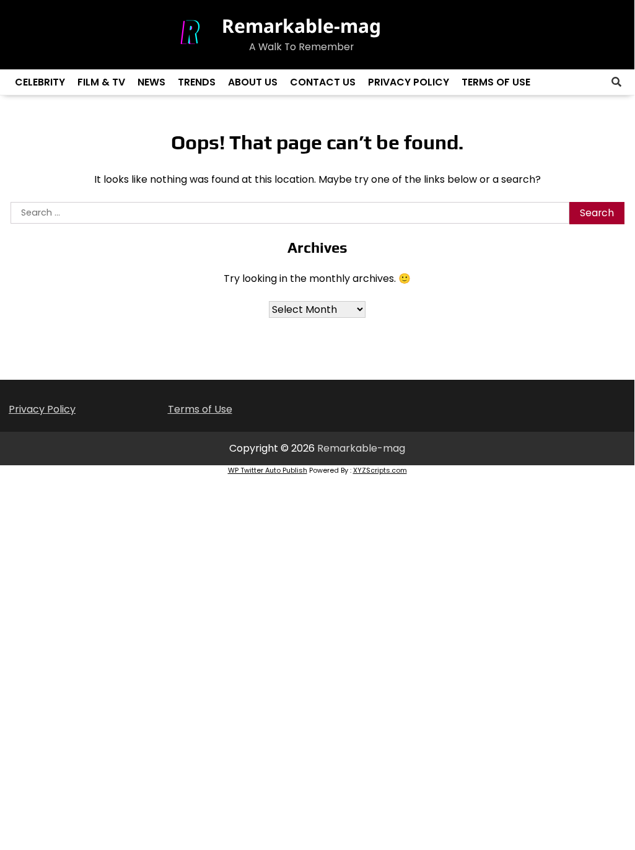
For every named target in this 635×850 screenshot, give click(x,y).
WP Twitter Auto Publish (267, 470)
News (151, 82)
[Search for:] (290, 213)
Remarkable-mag (301, 25)
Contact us (323, 82)
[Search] (616, 82)
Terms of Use (496, 82)
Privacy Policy (408, 82)
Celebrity (40, 82)
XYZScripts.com (380, 470)
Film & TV (101, 82)
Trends (197, 82)
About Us (253, 82)
